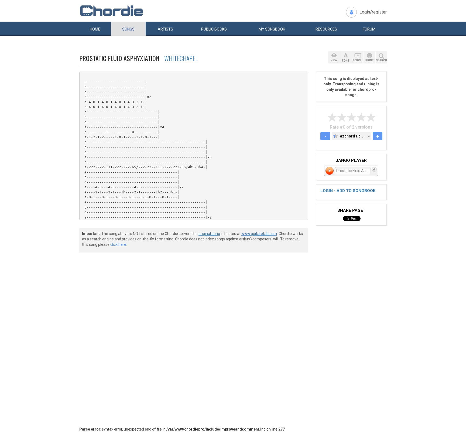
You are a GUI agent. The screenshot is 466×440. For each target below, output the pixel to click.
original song (209, 233)
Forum (369, 29)
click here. (118, 244)
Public (214, 29)
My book (272, 29)
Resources (326, 29)
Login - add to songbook (347, 190)
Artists (165, 29)
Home (95, 29)
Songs (128, 29)
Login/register (373, 12)
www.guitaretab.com (259, 233)
